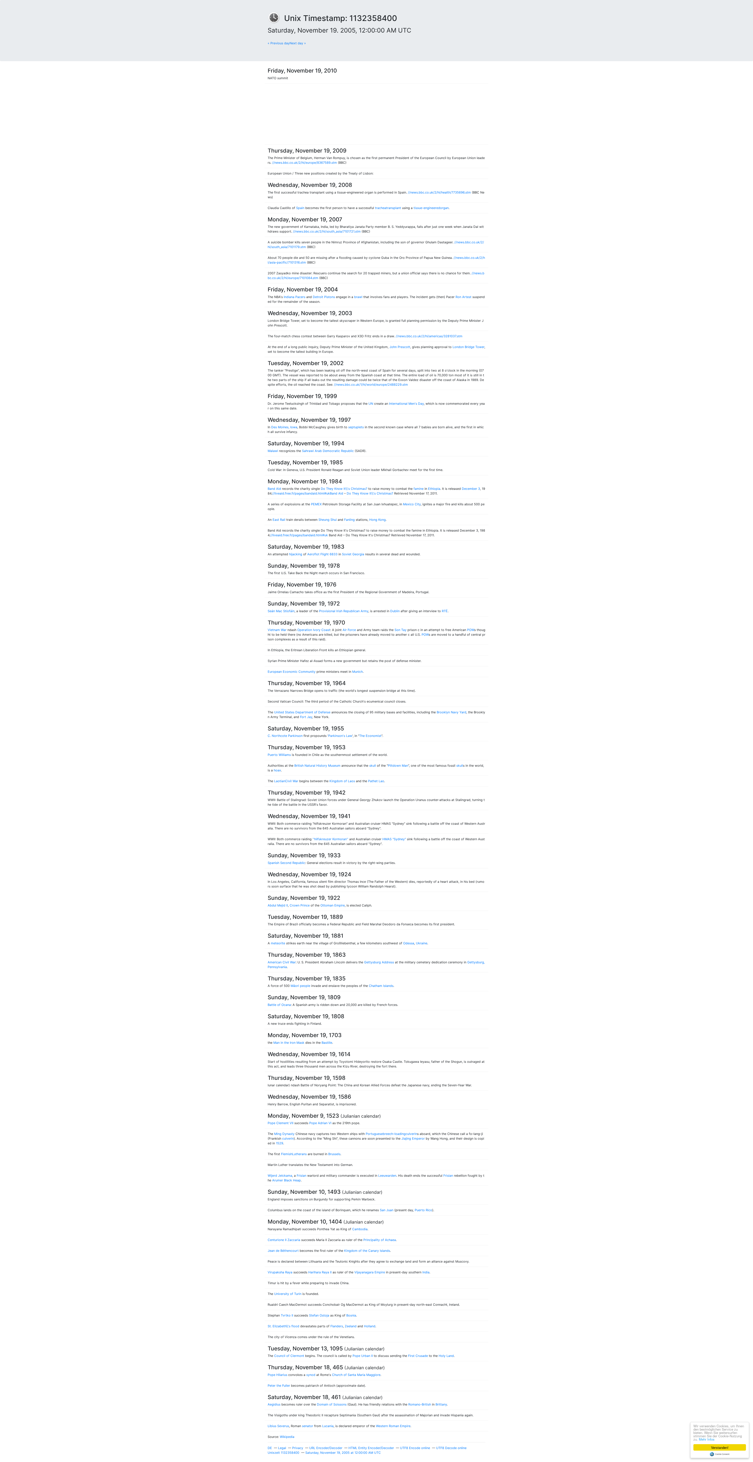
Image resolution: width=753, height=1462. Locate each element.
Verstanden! (719, 1447)
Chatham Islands (381, 986)
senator (307, 1426)
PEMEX (316, 504)
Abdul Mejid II (278, 905)
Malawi (273, 451)
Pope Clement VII (280, 1123)
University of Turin (287, 1294)
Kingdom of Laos (342, 781)
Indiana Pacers (294, 297)
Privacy (297, 1448)
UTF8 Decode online (451, 1448)
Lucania (328, 1426)
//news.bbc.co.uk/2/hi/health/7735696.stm (439, 192)
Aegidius (274, 1404)
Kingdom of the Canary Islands (367, 1251)
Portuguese (374, 1134)
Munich (357, 672)
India (425, 1272)
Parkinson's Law (340, 736)
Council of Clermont (289, 1356)
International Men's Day (406, 404)
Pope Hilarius (277, 1375)
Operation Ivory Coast (313, 630)
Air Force (349, 630)
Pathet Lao (376, 781)
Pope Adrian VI (320, 1123)
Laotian (279, 781)
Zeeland (350, 1326)
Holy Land (446, 1356)
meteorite (278, 943)
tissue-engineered (427, 208)
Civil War (291, 781)
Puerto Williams (279, 755)
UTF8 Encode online (415, 1448)
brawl (358, 297)
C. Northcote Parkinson (285, 736)
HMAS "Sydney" (394, 839)
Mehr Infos (707, 1439)
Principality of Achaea (379, 1240)
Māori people (300, 986)
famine (419, 489)
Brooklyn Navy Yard (451, 712)
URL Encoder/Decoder (325, 1448)
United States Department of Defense (302, 712)
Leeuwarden (387, 1175)
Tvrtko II (287, 1315)
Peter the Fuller (279, 1385)
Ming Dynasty (284, 1134)
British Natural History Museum (317, 765)
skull (372, 765)
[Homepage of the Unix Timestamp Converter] (276, 18)
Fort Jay (306, 717)
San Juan (386, 1210)
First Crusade (418, 1356)
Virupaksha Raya (280, 1272)
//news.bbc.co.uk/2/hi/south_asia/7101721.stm (327, 231)
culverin (411, 1134)
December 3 (471, 489)
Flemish (286, 1154)
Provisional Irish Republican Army (343, 611)
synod (310, 1375)
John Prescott (399, 347)
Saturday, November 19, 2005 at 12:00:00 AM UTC (343, 1453)
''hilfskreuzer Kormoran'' (330, 839)
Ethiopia (434, 489)
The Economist (370, 736)
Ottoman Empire (332, 905)
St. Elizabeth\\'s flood (283, 1326)
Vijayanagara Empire (369, 1272)
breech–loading (394, 1134)
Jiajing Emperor (413, 1138)
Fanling (349, 520)
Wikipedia (287, 1437)
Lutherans (299, 1154)
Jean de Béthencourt (283, 1251)
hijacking (295, 554)
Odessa (408, 943)
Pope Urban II (363, 1356)
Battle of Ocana (279, 1005)
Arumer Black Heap (286, 1180)
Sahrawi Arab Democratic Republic (328, 451)
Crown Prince (300, 905)
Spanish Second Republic (286, 863)
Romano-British (419, 1404)
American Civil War (282, 962)
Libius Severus (278, 1426)
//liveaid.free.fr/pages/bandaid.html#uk (301, 493)
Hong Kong (377, 520)
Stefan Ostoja (319, 1315)
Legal (282, 1448)
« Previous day (279, 43)
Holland (369, 1326)
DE (270, 1448)
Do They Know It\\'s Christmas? (344, 489)
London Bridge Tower (468, 347)
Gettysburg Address (379, 962)
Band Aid (274, 489)
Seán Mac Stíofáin (281, 611)
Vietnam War (277, 630)
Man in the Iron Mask (288, 1043)
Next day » (298, 43)
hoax (277, 770)
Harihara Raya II (320, 1272)
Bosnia (351, 1315)
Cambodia (359, 1229)
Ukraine (421, 943)
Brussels (334, 1154)
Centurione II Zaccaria (284, 1240)
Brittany (441, 1404)
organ (444, 208)
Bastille (327, 1043)
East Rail (279, 520)
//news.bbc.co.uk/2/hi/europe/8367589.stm (304, 163)
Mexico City (412, 504)
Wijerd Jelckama (280, 1175)
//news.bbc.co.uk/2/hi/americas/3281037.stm (429, 336)
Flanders (336, 1326)
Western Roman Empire (393, 1426)
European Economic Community (292, 672)
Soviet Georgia (353, 554)
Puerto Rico (423, 1210)
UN (370, 404)
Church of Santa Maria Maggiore (356, 1375)
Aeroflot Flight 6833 (322, 554)
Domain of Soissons (331, 1404)
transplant (393, 208)
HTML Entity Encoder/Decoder (371, 1448)
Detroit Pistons (324, 297)
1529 (279, 1143)
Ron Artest (463, 297)
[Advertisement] (376, 113)
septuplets (356, 427)
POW (470, 630)
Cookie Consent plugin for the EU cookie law (719, 1454)
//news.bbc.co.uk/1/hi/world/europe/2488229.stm (371, 384)
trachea (380, 208)
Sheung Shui (327, 520)
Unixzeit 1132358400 (283, 1453)
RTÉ (445, 611)
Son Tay (401, 630)
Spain (300, 208)
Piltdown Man (398, 765)
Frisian (301, 1175)
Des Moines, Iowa (284, 427)
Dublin (395, 611)
